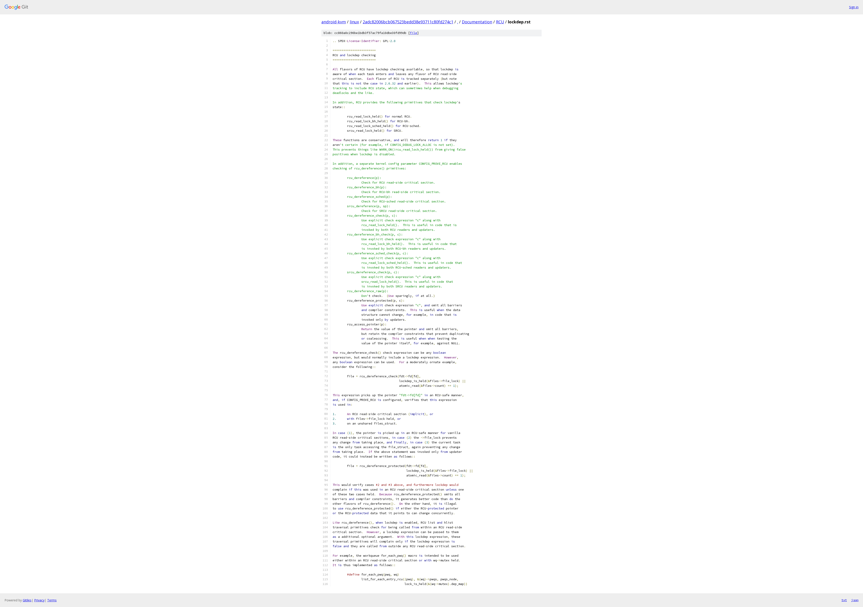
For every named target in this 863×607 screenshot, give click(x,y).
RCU (500, 21)
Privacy (39, 600)
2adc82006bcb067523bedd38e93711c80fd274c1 (408, 21)
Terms (52, 600)
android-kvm (333, 21)
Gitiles (27, 600)
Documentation (477, 21)
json (855, 600)
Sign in (854, 7)
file (413, 33)
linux (354, 21)
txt (844, 600)
